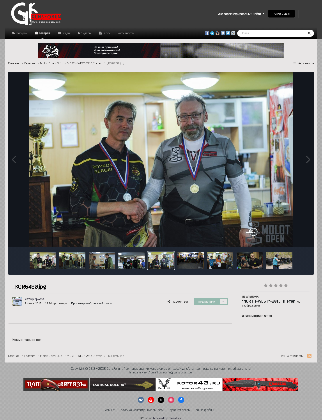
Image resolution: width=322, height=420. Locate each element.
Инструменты (294, 238)
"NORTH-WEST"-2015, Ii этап (268, 301)
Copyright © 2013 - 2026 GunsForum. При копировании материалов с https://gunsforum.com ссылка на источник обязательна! (161, 368)
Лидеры (85, 33)
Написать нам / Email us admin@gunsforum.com (161, 372)
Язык (109, 410)
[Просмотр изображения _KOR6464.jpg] (250, 260)
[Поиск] (309, 33)
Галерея (44, 33)
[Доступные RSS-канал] (309, 356)
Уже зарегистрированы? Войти (240, 13)
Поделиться (179, 301)
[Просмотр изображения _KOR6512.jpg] (43, 260)
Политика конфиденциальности (141, 410)
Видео (65, 33)
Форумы (21, 33)
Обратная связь (179, 410)
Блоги (106, 33)
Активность (126, 33)
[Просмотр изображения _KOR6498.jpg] (102, 260)
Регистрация (281, 13)
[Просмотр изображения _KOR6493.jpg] (131, 260)
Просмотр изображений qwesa (92, 303)
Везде (294, 33)
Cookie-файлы (204, 410)
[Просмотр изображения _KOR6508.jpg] (72, 260)
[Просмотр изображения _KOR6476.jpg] (220, 260)
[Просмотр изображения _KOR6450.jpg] (279, 260)
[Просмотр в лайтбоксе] (161, 159)
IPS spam (146, 418)
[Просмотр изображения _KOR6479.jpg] (190, 260)
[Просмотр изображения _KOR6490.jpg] (161, 260)
